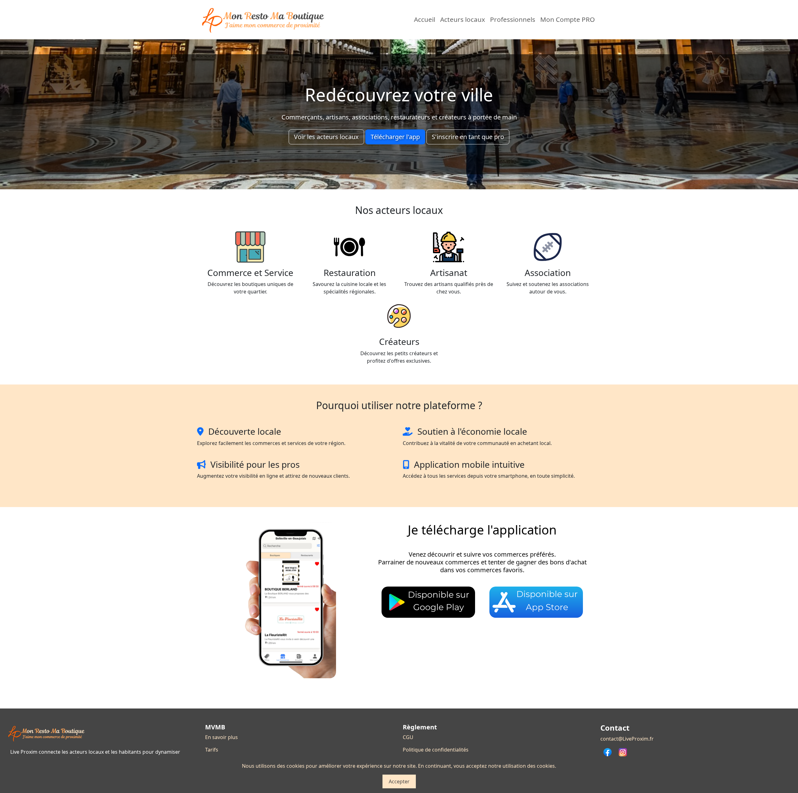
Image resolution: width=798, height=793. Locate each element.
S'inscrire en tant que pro (468, 137)
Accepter (399, 781)
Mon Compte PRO (567, 19)
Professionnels (512, 19)
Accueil (424, 19)
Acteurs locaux (462, 19)
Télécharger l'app (395, 137)
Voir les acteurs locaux (326, 137)
